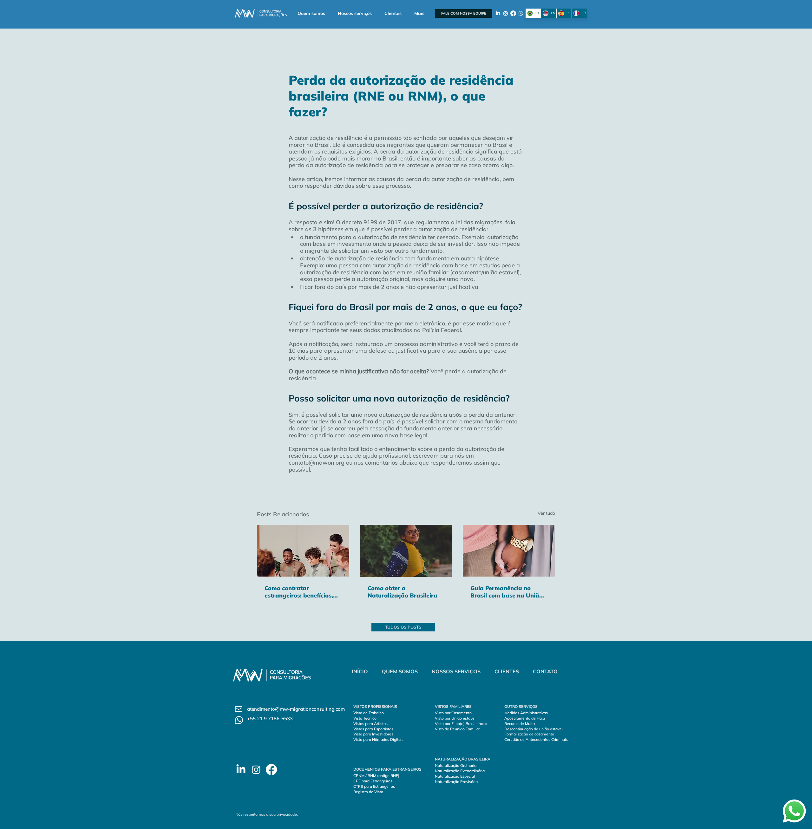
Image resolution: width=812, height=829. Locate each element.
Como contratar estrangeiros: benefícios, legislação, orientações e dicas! (299, 591)
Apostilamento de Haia (524, 718)
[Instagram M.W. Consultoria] (505, 13)
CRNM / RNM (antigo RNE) (376, 775)
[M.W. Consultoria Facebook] (271, 769)
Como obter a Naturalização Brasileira (402, 591)
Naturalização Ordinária (456, 765)
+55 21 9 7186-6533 (270, 718)
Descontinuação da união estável (533, 729)
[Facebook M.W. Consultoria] (513, 13)
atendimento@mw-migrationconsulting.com (296, 709)
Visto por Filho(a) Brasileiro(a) (461, 723)
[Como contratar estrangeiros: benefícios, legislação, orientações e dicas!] (303, 551)
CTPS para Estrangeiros (374, 786)
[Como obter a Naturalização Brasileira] (406, 551)
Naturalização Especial (455, 776)
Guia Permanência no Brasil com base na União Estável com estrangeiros (506, 591)
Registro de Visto (368, 791)
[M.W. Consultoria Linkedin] (240, 769)
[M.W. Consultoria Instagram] (256, 769)
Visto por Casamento (454, 712)
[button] (354, 13)
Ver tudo (546, 513)
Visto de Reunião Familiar (457, 729)
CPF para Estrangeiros (372, 781)
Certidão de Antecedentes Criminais (536, 739)
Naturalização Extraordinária (460, 770)
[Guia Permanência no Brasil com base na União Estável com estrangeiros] (509, 551)
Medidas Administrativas (526, 712)
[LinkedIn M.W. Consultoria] (498, 13)
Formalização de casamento (529, 734)
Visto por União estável (455, 718)
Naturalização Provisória (456, 781)
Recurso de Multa (519, 723)
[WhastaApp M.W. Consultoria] (521, 13)
